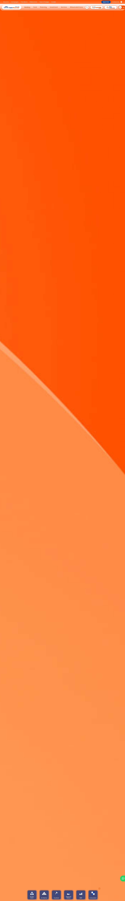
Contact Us (115, 2)
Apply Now (106, 2)
